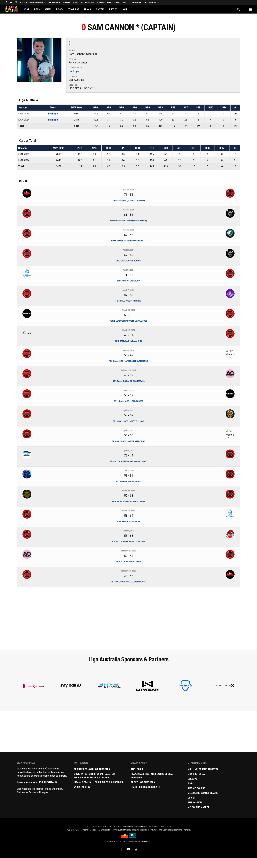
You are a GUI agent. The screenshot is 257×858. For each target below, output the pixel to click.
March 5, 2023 (128, 531)
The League (137, 769)
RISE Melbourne (196, 788)
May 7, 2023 (129, 390)
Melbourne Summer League (203, 793)
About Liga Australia (143, 782)
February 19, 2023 (128, 571)
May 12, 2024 (128, 230)
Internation (195, 802)
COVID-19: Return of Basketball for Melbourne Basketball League (94, 776)
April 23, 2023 (128, 430)
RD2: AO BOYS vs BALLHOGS (128, 562)
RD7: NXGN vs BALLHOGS (128, 281)
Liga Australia (196, 774)
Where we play (82, 787)
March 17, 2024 (128, 330)
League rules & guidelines (145, 787)
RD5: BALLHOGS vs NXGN (128, 521)
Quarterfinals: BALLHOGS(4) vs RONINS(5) (128, 220)
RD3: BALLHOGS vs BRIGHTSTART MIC (128, 541)
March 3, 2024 (128, 350)
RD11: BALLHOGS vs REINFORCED (128, 401)
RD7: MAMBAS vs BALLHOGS (128, 481)
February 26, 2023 (128, 551)
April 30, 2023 (128, 410)
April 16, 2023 (128, 451)
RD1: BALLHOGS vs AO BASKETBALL (129, 381)
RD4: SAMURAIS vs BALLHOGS (128, 341)
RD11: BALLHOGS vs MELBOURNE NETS (128, 241)
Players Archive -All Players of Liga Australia (152, 776)
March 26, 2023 (128, 491)
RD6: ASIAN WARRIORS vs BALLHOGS (128, 501)
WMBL (191, 783)
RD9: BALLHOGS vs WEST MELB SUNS (128, 441)
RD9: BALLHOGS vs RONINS (128, 261)
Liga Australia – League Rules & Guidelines (98, 782)
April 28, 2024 (128, 250)
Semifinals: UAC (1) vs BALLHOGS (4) (128, 200)
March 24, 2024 (128, 310)
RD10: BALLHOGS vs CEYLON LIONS (128, 421)
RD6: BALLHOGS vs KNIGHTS (128, 301)
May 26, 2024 (128, 190)
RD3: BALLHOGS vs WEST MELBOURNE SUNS (128, 361)
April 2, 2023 (128, 471)
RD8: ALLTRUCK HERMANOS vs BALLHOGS (128, 461)
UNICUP (191, 797)
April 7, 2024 (128, 290)
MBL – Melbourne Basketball (204, 769)
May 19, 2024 (128, 210)
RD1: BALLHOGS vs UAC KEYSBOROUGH (128, 582)
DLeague (192, 778)
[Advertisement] (128, 624)
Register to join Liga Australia (92, 769)
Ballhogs (74, 71)
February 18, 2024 (128, 370)
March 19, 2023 (128, 511)
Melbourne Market (198, 807)
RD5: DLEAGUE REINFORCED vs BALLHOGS (128, 321)
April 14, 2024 (128, 270)
